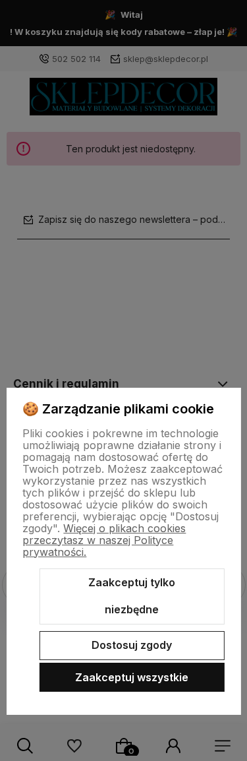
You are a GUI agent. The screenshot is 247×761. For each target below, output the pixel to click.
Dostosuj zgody (132, 645)
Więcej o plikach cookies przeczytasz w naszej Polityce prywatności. (104, 540)
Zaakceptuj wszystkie (131, 677)
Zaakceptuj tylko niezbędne (131, 596)
